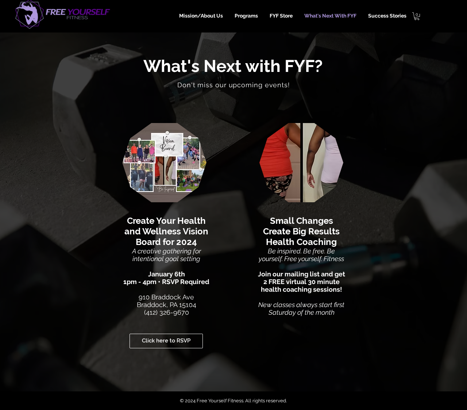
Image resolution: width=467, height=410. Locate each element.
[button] (416, 16)
